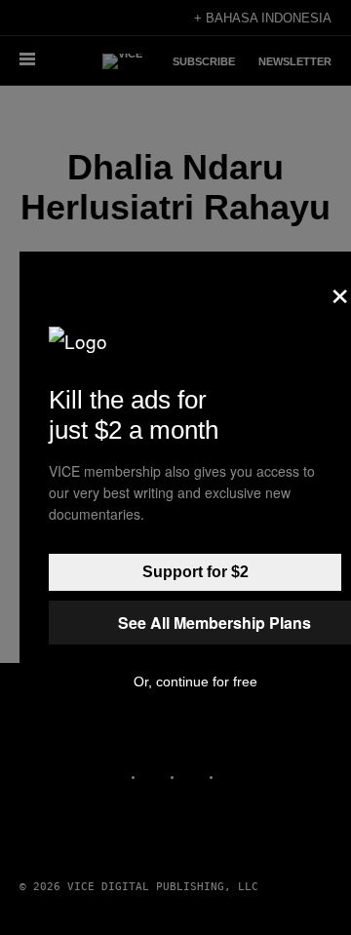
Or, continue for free (195, 681)
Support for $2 (195, 572)
